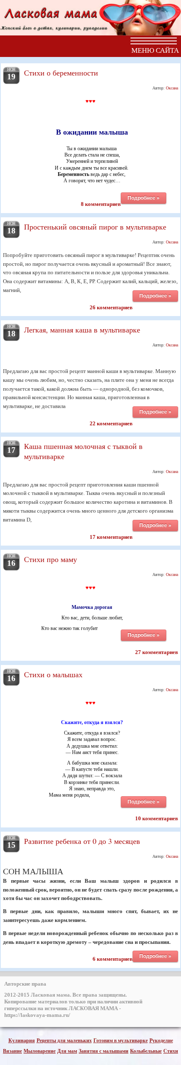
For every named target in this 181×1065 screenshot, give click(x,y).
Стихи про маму (50, 559)
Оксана (172, 88)
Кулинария (21, 1040)
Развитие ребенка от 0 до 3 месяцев (82, 841)
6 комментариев (113, 959)
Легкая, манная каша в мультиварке (82, 329)
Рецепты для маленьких (64, 1040)
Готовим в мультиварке (120, 1040)
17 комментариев (111, 537)
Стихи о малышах (53, 674)
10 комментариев (156, 818)
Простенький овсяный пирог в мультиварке (95, 227)
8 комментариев (101, 204)
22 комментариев (111, 423)
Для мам (67, 1051)
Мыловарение (40, 1051)
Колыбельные (146, 1051)
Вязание (12, 1051)
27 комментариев (156, 652)
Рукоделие (161, 1040)
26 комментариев (111, 307)
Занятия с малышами (103, 1051)
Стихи (170, 1051)
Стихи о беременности (61, 73)
